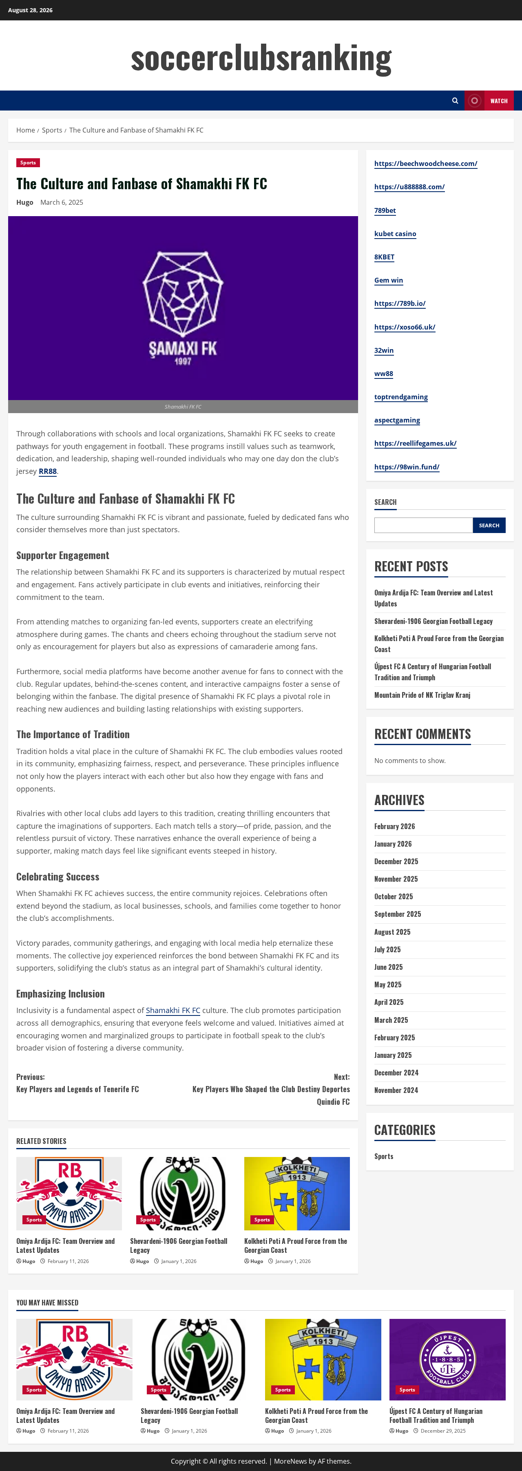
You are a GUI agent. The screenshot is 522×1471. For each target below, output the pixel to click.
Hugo (24, 202)
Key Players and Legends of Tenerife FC (77, 1083)
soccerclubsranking (261, 55)
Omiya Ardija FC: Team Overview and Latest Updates (65, 1245)
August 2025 (392, 932)
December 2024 (396, 1072)
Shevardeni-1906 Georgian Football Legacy (178, 1245)
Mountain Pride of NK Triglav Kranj (422, 695)
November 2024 (396, 1090)
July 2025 (387, 949)
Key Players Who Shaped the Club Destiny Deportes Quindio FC (271, 1089)
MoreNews (290, 1461)
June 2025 (388, 967)
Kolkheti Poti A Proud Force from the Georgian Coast (295, 1245)
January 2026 (393, 844)
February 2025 (394, 1037)
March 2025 (391, 1020)
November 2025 (396, 879)
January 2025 (393, 1055)
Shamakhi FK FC (173, 1010)
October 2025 (393, 896)
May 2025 (388, 984)
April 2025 (389, 1002)
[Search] (455, 100)
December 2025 (396, 861)
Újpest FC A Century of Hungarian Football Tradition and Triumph (435, 1415)
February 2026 (394, 826)
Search (385, 502)
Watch (499, 100)
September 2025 (397, 914)
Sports (28, 162)
